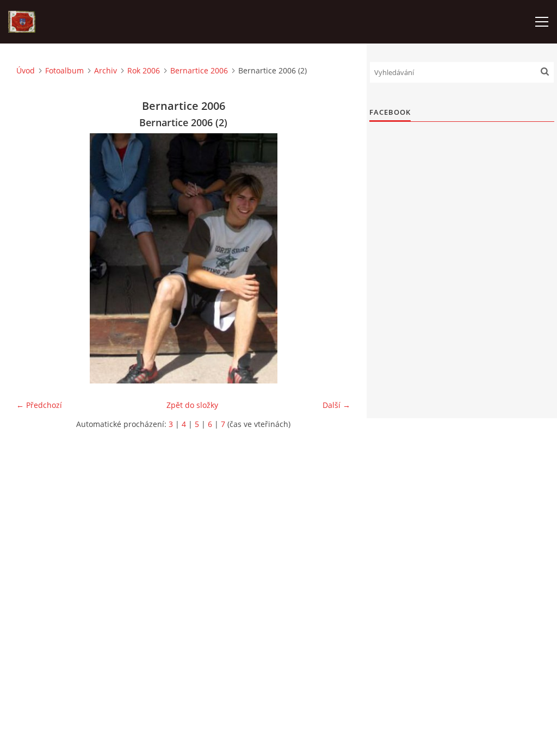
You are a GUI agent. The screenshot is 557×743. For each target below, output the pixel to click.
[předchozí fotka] (34, 258)
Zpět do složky (192, 405)
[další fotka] (332, 258)
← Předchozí (39, 405)
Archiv (105, 70)
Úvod (25, 70)
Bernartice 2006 (199, 70)
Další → (336, 405)
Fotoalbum (64, 70)
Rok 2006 (143, 70)
